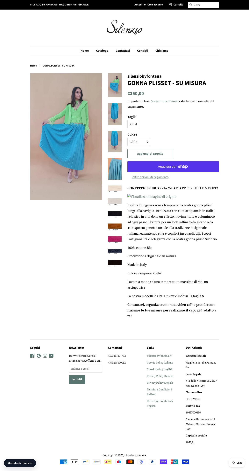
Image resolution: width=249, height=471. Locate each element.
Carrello (178, 5)
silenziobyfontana (135, 455)
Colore (132, 134)
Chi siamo (161, 51)
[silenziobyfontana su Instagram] (45, 356)
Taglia (132, 116)
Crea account (155, 5)
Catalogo (102, 51)
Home (85, 51)
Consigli (142, 51)
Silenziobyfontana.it (159, 355)
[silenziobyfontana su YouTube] (51, 356)
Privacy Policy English (160, 382)
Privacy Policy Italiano (160, 376)
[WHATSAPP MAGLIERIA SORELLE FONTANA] (151, 196)
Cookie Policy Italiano (160, 362)
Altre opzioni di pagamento (150, 177)
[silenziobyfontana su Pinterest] (39, 356)
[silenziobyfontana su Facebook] (32, 356)
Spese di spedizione (164, 101)
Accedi (138, 5)
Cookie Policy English (160, 369)
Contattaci (123, 51)
